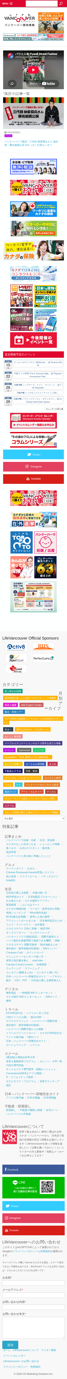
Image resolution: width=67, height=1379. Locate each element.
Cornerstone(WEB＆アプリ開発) (24, 1073)
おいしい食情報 (13, 736)
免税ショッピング (16, 912)
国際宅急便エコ (50, 936)
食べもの (11, 848)
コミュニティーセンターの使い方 (24, 956)
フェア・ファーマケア (18, 924)
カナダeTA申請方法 (51, 1033)
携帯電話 (11, 993)
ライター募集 (48, 1350)
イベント (8, 136)
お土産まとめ (13, 900)
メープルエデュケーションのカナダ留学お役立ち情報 (33, 743)
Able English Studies (31, 705)
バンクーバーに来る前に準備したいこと (28, 856)
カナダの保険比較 (16, 908)
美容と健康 (10, 705)
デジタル (51, 791)
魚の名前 (11, 876)
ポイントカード (35, 952)
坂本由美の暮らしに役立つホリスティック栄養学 (30, 698)
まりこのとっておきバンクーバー (22, 778)
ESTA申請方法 (14, 1013)
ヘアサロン (56, 976)
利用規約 (45, 1251)
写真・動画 (31, 771)
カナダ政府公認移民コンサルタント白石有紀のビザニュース (33, 720)
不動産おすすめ (13, 771)
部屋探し (11, 1110)
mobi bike (37, 960)
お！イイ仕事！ (13, 764)
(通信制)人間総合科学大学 (20, 1057)
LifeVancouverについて (26, 1350)
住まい (8, 729)
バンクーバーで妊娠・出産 (21, 840)
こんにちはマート (30, 904)
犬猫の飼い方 (39, 892)
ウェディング (13, 968)
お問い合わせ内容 (14, 1301)
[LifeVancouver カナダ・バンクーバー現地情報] (19, 32)
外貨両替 (42, 964)
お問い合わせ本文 (14, 1313)
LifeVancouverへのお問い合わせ (21, 1361)
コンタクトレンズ (40, 932)
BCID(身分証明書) (16, 916)
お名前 (7, 1277)
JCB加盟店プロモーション (42, 896)
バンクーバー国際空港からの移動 (24, 1029)
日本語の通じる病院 (17, 892)
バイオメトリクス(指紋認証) (22, 936)
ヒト (18, 784)
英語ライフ (10, 791)
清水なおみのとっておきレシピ (32, 729)
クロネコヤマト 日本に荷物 (21, 928)
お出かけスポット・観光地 (35, 848)
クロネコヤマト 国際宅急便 (21, 944)
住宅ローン (52, 1110)
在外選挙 (40, 924)
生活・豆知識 (47, 840)
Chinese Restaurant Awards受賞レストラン (30, 872)
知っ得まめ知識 (13, 691)
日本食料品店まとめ (51, 920)
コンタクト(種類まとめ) (19, 972)
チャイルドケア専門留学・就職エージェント (31, 1069)
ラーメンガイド (15, 868)
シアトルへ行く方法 (37, 1013)
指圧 (8, 1085)
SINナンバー (50, 948)
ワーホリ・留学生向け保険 (45, 908)
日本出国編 (33, 1097)
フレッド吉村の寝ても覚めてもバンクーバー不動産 (31, 812)
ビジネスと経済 (52, 778)
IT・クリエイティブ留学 (19, 1077)
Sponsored (24, 750)
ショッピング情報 (50, 844)
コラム (8, 784)
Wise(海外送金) (38, 912)
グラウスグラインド (17, 1021)
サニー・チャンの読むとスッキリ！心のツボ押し (30, 798)
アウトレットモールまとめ (21, 920)
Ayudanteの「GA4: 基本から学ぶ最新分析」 (28, 757)
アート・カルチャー (31, 791)
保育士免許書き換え (17, 960)
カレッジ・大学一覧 (51, 1061)
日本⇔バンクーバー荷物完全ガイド (26, 976)
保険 (57, 940)
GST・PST (21, 980)
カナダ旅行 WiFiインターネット (24, 996)
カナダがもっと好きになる (21, 844)
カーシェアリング (16, 1045)
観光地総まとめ (49, 944)
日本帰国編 (49, 1097)
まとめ (52, 764)
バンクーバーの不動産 (18, 1114)
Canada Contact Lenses (19, 964)
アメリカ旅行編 (15, 1037)
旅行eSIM (36, 1017)
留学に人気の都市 (40, 916)
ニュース (39, 750)
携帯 (8, 1000)
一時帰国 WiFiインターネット (36, 993)
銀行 (8, 980)
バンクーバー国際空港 (44, 1021)
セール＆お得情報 (35, 764)
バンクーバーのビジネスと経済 (42, 784)
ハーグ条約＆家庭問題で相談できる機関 (28, 940)
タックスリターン (16, 932)
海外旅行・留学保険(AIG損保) (22, 948)
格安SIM (45, 928)
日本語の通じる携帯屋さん (46, 980)
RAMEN (10, 880)
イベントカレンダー (14, 1355)
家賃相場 (11, 904)
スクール (9, 805)
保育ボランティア (50, 1081)
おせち (31, 868)
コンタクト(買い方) (47, 972)
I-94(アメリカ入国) (16, 1017)
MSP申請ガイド (15, 896)
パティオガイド (49, 876)
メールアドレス (12, 1289)
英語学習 (11, 852)
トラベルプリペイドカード (21, 1033)
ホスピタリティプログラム (21, 1081)
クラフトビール (28, 876)
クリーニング (32, 968)
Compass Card (14, 952)
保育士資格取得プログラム (21, 1061)
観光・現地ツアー (14, 712)
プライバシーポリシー (25, 1251)
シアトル (35, 1045)
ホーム (7, 1350)
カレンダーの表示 (53, 408)
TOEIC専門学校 (15, 1065)
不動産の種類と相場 (31, 1110)
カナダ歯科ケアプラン (37, 900)
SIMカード (51, 996)
